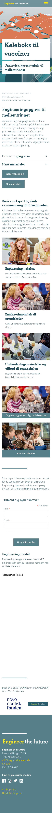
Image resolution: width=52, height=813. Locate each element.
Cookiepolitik (9, 789)
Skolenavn (9, 531)
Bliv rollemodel (22, 93)
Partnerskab (7, 93)
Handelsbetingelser (12, 793)
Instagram (9, 781)
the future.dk (16, 3)
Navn (7, 508)
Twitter (15, 781)
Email (7, 520)
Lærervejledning (15, 174)
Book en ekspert (26, 453)
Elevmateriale (13, 184)
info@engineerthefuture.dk (16, 760)
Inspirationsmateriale (11, 97)
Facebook (4, 781)
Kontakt (6, 763)
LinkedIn (21, 781)
